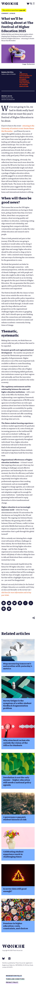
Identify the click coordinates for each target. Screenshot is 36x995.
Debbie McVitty (7, 72)
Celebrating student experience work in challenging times (13, 854)
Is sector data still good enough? (14, 890)
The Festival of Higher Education (24, 84)
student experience (24, 80)
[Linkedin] (8, 958)
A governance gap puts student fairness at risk (14, 818)
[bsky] (4, 958)
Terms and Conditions (15, 979)
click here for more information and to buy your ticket (16, 593)
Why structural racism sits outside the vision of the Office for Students (16, 743)
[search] (31, 3)
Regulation (24, 77)
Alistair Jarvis (6, 96)
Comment (4, 13)
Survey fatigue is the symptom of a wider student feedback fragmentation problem (17, 704)
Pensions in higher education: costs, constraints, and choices (15, 926)
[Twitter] (28, 3)
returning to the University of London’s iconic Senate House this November (17, 128)
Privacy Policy (12, 982)
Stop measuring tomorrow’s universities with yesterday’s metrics (17, 666)
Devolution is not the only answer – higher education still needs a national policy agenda (17, 781)
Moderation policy (14, 975)
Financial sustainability (25, 75)
